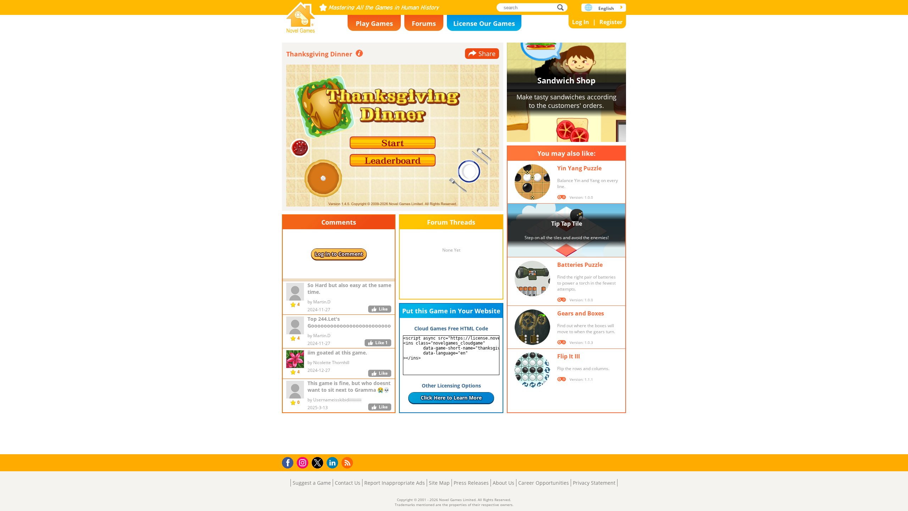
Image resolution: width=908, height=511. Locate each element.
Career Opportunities (543, 482)
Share (486, 53)
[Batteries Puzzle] (532, 278)
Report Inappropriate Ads (394, 482)
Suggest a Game (312, 482)
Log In (580, 22)
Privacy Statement (594, 482)
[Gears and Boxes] (532, 327)
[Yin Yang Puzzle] (532, 182)
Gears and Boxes (580, 313)
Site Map (439, 482)
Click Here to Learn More (451, 397)
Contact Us (347, 482)
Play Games (374, 23)
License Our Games (484, 23)
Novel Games (301, 15)
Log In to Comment (339, 254)
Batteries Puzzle (580, 265)
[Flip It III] (532, 370)
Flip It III (568, 356)
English (606, 8)
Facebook (289, 462)
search (562, 7)
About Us (503, 482)
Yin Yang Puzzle (579, 168)
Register (610, 22)
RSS (348, 463)
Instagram (303, 462)
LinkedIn (333, 463)
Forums (424, 23)
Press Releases (471, 482)
